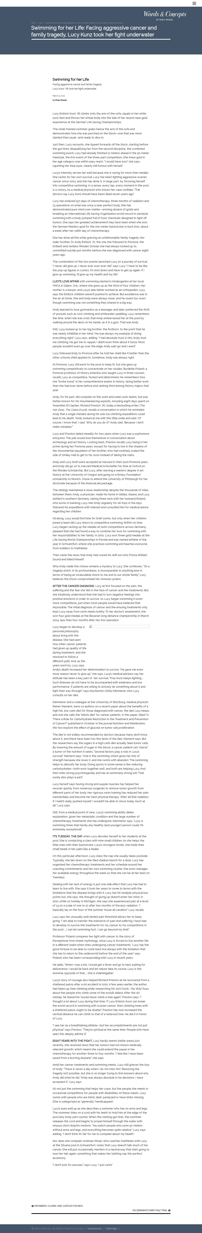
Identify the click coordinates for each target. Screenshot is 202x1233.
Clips (41, 23)
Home (33, 23)
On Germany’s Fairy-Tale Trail (149, 1210)
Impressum (95, 1228)
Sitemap (111, 1228)
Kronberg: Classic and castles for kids (59, 1206)
